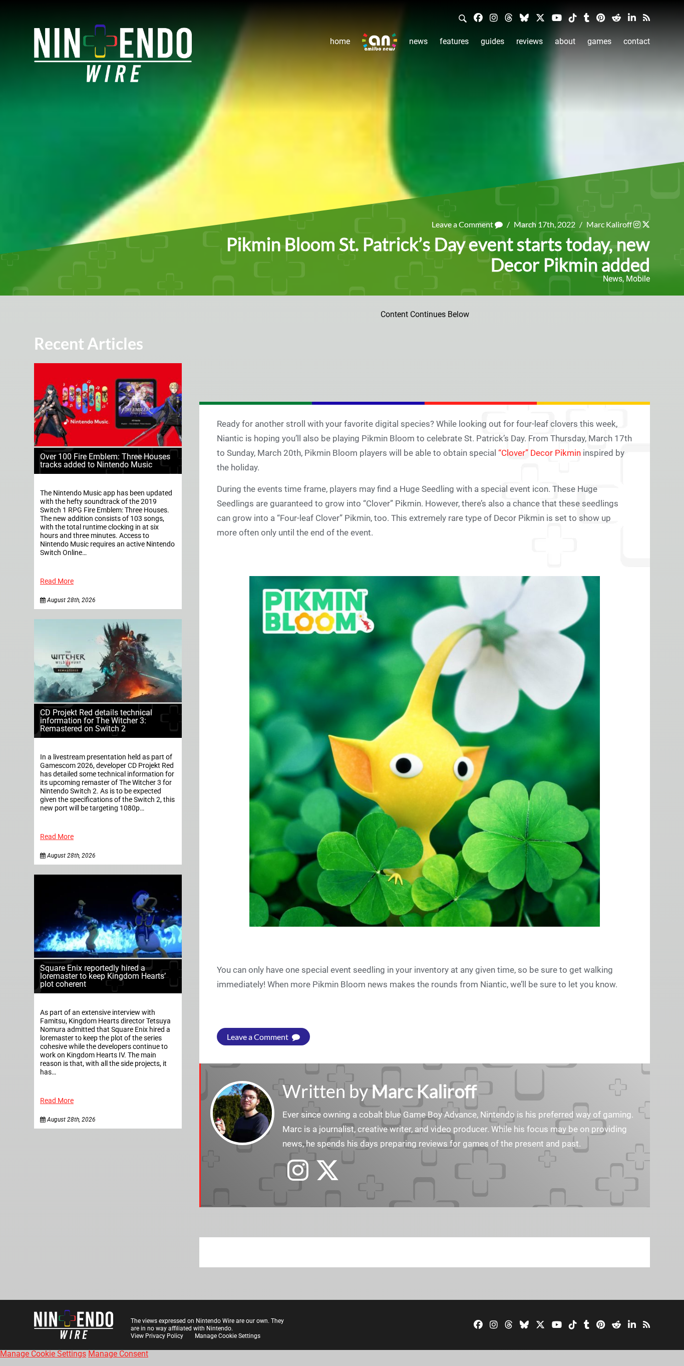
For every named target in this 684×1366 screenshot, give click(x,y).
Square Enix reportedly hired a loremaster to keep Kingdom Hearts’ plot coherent (103, 976)
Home (340, 41)
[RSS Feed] (646, 17)
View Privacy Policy (157, 1335)
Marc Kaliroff (609, 224)
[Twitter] (540, 17)
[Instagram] (494, 17)
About (565, 41)
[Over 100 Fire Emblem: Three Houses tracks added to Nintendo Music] (108, 443)
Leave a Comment (463, 224)
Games (599, 41)
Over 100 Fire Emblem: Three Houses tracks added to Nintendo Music (105, 460)
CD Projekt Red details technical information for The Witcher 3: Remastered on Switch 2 (96, 720)
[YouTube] (557, 17)
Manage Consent (118, 1353)
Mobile (638, 279)
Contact (636, 41)
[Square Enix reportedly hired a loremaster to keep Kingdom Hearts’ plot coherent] (108, 955)
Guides (492, 41)
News (418, 41)
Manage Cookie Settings (227, 1335)
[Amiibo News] (379, 42)
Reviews (529, 41)
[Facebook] (478, 17)
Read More (57, 581)
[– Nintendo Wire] (113, 57)
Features (454, 41)
